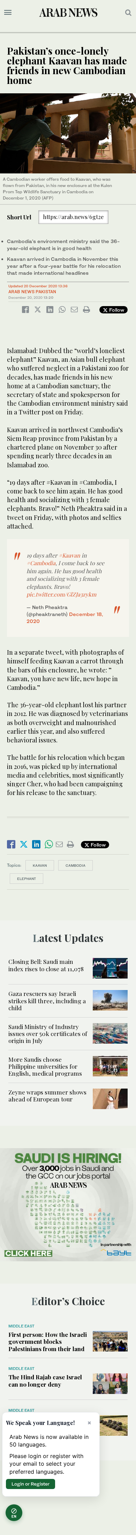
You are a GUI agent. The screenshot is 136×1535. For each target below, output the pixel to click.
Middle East (21, 1326)
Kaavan (40, 865)
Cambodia (75, 865)
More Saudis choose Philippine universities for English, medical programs (45, 1066)
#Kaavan (69, 555)
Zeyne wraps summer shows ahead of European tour (47, 1095)
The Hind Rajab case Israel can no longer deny (45, 1380)
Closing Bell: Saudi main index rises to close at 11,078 (46, 965)
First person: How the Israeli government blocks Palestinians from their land (47, 1342)
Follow (116, 310)
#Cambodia (41, 563)
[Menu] (8, 12)
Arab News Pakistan (32, 291)
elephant (26, 878)
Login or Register (31, 1484)
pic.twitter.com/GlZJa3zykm (61, 594)
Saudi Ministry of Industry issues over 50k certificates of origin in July (47, 1034)
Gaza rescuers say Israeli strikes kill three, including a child (47, 1001)
